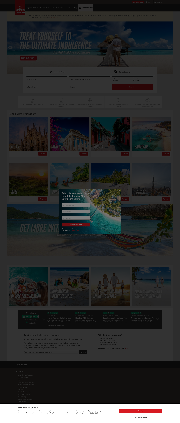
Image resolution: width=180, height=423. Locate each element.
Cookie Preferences (140, 418)
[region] (90, 413)
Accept (140, 411)
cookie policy (94, 413)
